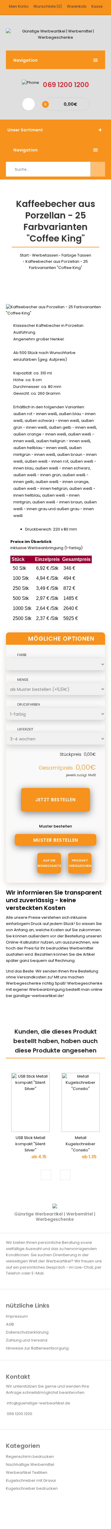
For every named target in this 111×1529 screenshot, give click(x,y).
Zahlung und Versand (26, 1340)
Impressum (17, 1316)
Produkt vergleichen (80, 863)
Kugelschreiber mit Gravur (31, 1480)
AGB (10, 1324)
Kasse (96, 6)
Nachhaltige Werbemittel (30, 1464)
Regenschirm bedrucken (30, 1456)
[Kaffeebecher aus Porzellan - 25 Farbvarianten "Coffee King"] (55, 313)
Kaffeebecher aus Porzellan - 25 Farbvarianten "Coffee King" (56, 264)
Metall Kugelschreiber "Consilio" (80, 1144)
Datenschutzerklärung (27, 1332)
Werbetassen (45, 255)
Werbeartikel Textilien (26, 1472)
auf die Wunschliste (49, 863)
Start (24, 255)
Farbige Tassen (76, 255)
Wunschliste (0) (47, 6)
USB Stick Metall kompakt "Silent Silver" (30, 1144)
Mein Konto (18, 6)
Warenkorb (76, 6)
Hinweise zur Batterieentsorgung (37, 1348)
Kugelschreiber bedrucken (32, 1488)
